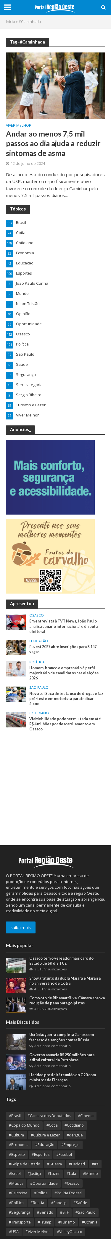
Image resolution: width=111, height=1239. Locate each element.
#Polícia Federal (68, 1192)
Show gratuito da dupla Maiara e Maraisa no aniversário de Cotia (65, 981)
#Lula (71, 1173)
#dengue (75, 1135)
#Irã (95, 1164)
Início (10, 21)
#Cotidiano (74, 1125)
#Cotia (52, 1125)
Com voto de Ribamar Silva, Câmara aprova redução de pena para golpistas (67, 1000)
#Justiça (34, 1173)
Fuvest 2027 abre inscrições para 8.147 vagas (62, 649)
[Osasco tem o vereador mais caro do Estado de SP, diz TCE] (16, 965)
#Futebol (64, 1154)
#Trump (45, 1222)
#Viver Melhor (37, 1231)
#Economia (18, 1144)
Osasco (36, 615)
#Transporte (20, 1222)
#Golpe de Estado (24, 1164)
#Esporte (17, 1154)
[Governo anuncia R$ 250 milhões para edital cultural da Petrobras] (16, 1061)
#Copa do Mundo (24, 1125)
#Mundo (90, 1173)
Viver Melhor (18, 126)
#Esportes (40, 1154)
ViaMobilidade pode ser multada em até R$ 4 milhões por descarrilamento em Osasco (65, 724)
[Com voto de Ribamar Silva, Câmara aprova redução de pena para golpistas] (16, 1004)
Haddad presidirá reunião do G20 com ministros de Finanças (62, 1077)
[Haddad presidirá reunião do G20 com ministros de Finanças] (16, 1082)
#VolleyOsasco (69, 1231)
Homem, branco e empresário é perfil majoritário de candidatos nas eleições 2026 (64, 673)
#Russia (37, 1202)
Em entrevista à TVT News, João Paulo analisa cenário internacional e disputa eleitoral (63, 626)
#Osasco (72, 1183)
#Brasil (15, 1115)
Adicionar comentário (52, 1045)
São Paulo (39, 687)
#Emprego (70, 1144)
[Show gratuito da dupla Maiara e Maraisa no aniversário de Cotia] (16, 985)
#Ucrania (89, 1222)
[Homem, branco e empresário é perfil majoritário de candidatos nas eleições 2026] (16, 668)
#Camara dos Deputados (49, 1115)
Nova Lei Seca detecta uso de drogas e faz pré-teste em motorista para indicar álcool (66, 698)
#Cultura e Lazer (45, 1135)
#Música (16, 1183)
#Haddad (77, 1164)
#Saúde (80, 1202)
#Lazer (54, 1173)
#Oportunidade (44, 1183)
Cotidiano (39, 713)
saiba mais (21, 927)
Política (36, 662)
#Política (16, 1202)
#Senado (45, 1212)
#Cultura (16, 1135)
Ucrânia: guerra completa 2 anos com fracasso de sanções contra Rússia (61, 1037)
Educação (38, 641)
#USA (14, 1231)
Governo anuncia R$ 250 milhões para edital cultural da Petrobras (61, 1057)
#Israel (15, 1173)
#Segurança (19, 1212)
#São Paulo (85, 1212)
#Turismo (66, 1222)
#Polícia (41, 1192)
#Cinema (86, 1115)
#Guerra (54, 1164)
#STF (64, 1212)
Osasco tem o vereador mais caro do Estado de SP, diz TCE (61, 961)
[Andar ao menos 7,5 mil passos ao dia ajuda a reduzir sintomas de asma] (55, 85)
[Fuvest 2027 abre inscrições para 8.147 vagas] (16, 647)
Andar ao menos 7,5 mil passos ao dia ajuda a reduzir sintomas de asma (53, 143)
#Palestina (18, 1192)
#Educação (44, 1144)
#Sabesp (59, 1202)
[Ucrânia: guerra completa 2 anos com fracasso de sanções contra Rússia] (16, 1041)
